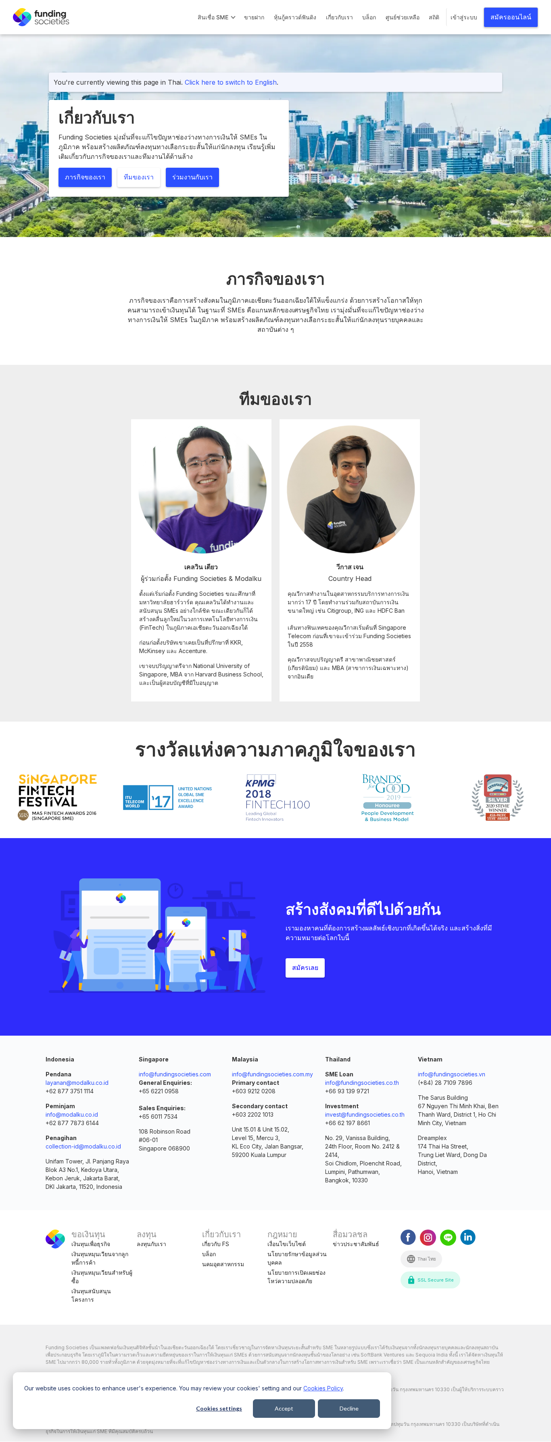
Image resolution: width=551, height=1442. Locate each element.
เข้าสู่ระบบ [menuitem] (464, 17)
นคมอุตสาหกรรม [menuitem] (223, 1264)
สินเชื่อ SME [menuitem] (213, 17)
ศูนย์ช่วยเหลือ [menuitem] (403, 17)
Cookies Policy (323, 1388)
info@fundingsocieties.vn (451, 1074)
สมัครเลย (305, 967)
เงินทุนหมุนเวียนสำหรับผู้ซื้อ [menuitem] (101, 1276)
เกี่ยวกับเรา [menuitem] (339, 17)
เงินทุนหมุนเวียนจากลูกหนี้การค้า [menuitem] (99, 1258)
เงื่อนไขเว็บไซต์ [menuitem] (286, 1243)
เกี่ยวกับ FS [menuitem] (215, 1243)
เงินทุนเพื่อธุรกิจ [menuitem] (90, 1243)
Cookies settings (219, 1408)
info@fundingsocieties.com (175, 1074)
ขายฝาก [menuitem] (254, 17)
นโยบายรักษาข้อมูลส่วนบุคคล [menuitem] (297, 1258)
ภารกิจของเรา (85, 177)
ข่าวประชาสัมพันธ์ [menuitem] (356, 1243)
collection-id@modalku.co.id (83, 1146)
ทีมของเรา (139, 177)
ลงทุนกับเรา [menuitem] (151, 1243)
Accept (284, 1408)
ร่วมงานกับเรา (192, 177)
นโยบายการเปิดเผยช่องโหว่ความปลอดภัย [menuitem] (296, 1276)
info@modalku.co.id (72, 1114)
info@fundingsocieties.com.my (272, 1074)
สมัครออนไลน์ (510, 17)
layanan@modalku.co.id (77, 1082)
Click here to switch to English (231, 82)
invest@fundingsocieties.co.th (365, 1114)
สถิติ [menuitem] (434, 17)
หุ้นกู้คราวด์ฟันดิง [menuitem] (295, 17)
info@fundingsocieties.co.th (362, 1082)
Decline (349, 1408)
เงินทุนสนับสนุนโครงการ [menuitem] (91, 1295)
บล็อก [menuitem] (369, 17)
